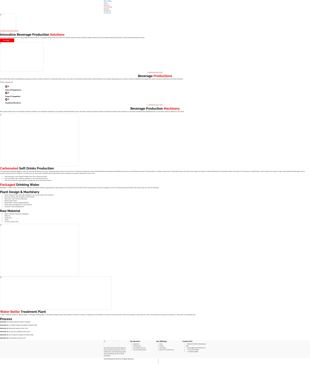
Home (105, 3)
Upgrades (136, 344)
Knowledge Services (139, 348)
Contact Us (107, 11)
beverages (162, 348)
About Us (106, 5)
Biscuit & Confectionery (166, 350)
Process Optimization (139, 350)
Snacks (161, 346)
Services (106, 9)
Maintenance (137, 346)
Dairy (161, 344)
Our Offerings (108, 7)
